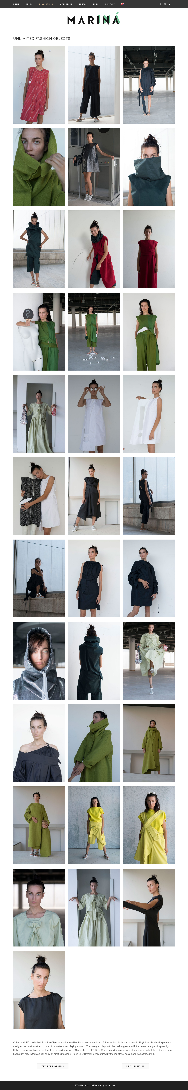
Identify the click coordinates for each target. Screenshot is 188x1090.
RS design (110, 1085)
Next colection (135, 1066)
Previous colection (52, 1066)
